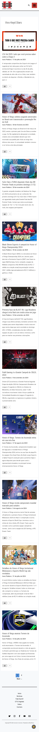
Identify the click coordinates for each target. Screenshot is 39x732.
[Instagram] (15, 716)
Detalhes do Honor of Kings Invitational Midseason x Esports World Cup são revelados (17, 571)
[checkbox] (34, 727)
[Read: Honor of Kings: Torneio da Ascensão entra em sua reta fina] (19, 424)
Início (19, 693)
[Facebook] (19, 716)
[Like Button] (4, 86)
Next (19, 679)
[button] (29, 5)
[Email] (29, 716)
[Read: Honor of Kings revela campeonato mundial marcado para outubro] (19, 490)
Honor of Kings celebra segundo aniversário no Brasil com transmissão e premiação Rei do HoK (19, 119)
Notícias (19, 696)
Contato (19, 707)
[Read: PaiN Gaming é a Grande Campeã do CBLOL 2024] (19, 359)
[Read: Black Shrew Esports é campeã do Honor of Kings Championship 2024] (19, 231)
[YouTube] (25, 716)
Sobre (20, 704)
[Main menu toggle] (34, 5)
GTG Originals (19, 702)
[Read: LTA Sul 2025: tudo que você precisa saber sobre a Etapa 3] (19, 41)
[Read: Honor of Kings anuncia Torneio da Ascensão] (19, 620)
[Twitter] (9, 716)
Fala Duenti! (19, 699)
